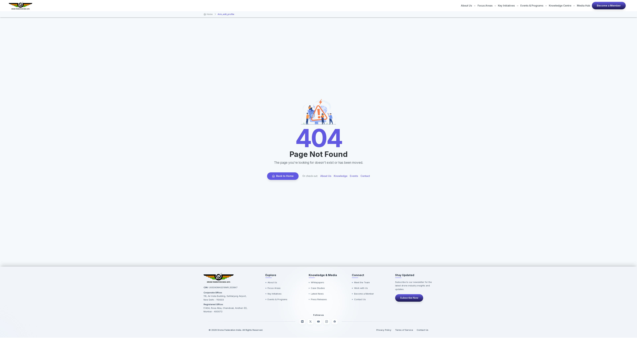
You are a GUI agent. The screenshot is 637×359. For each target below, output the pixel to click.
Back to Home (285, 176)
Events (354, 176)
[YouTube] (318, 321)
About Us (466, 5)
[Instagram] (326, 321)
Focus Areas (485, 5)
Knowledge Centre (560, 5)
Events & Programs (531, 5)
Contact (365, 176)
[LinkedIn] (302, 321)
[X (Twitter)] (310, 321)
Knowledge (340, 176)
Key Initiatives (506, 5)
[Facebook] (335, 321)
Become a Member (609, 5)
